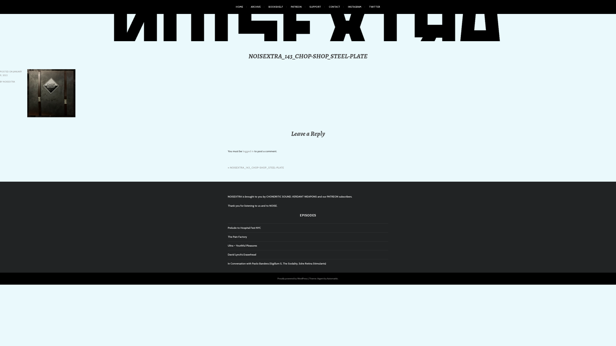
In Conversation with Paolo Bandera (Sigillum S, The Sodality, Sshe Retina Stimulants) (277, 263)
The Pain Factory (237, 236)
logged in (248, 151)
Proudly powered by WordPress (293, 278)
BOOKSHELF (276, 6)
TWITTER (374, 6)
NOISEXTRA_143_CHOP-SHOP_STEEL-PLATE (257, 167)
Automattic (332, 278)
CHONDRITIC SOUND (278, 196)
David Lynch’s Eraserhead (242, 254)
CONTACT (334, 6)
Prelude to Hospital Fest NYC (244, 227)
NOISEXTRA (9, 81)
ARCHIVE (256, 6)
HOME (239, 6)
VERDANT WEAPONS (304, 196)
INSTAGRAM (354, 6)
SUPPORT (315, 6)
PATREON (296, 6)
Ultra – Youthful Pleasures (242, 245)
